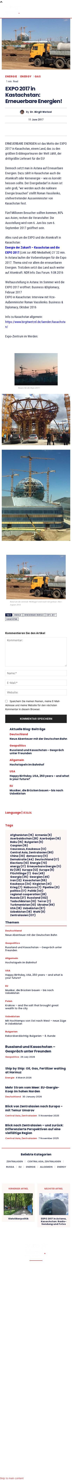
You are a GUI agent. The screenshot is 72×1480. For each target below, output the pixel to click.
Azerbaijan (50, 838)
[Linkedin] (19, 129)
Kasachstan (11, 619)
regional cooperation (28, 894)
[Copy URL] (59, 129)
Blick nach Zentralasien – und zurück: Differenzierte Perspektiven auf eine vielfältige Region (34, 1129)
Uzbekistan (21, 911)
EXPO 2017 (50, 615)
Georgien (39, 876)
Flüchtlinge (20, 873)
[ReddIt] (27, 129)
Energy (25, 76)
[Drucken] (43, 129)
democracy (37, 856)
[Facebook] (3, 129)
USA (12, 771)
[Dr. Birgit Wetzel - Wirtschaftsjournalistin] (12, 10)
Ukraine (46, 904)
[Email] (35, 129)
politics (18, 890)
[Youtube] (50, 1472)
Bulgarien (33, 842)
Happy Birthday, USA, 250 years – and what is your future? (39, 777)
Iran (16, 880)
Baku (16, 842)
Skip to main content (12, 1478)
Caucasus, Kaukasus (28, 849)
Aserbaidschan (24, 838)
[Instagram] (36, 1472)
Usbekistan (34, 908)
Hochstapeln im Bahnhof (27, 764)
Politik (35, 890)
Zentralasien (23, 915)
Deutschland (19, 734)
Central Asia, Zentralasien (31, 852)
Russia (18, 897)
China (17, 856)
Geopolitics (18, 745)
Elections (19, 863)
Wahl (39, 911)
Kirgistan (42, 883)
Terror (44, 901)
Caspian (19, 845)
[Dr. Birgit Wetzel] (23, 112)
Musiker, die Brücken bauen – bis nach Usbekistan (36, 792)
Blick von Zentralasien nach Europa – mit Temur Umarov (34, 1108)
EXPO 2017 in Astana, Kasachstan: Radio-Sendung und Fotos (53, 1221)
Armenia (43, 835)
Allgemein (17, 760)
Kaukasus (20, 883)
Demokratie (22, 859)
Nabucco (32, 887)
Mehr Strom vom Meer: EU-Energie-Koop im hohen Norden (32, 1089)
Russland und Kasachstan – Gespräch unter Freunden (37, 751)
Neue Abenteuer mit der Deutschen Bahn (38, 739)
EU (11, 786)
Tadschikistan (23, 901)
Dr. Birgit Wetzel (41, 112)
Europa (30, 870)
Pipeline (51, 887)
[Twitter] (11, 129)
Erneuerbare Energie (34, 615)
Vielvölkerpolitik (18, 1218)
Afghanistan (22, 835)
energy (18, 866)
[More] (68, 129)
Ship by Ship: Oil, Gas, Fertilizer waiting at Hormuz (35, 1070)
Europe (46, 870)
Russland (37, 897)
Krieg (16, 887)
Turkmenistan (23, 904)
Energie (11, 76)
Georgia (19, 876)
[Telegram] (51, 129)
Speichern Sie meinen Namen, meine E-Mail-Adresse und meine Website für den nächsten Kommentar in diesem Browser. (32, 705)
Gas (38, 76)
